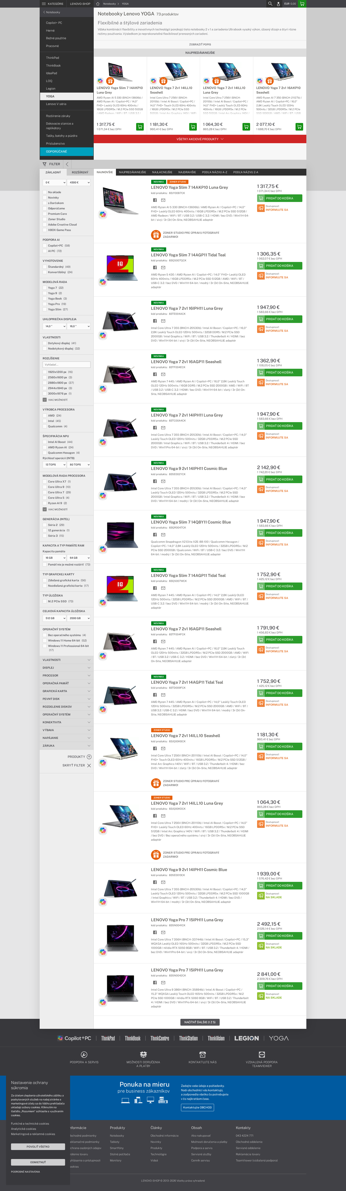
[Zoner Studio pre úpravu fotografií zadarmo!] (110, 81)
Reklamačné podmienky (83, 1141)
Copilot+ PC (54, 22)
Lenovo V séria (56, 104)
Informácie (77, 1128)
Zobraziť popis (200, 44)
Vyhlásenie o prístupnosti (84, 1160)
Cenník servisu (200, 1160)
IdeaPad (51, 73)
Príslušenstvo (55, 143)
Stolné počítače (120, 1154)
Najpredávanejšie (132, 172)
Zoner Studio (178, 182)
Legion (50, 88)
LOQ (49, 81)
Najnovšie (105, 172)
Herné (50, 30)
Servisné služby (201, 1154)
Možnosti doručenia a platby (209, 1141)
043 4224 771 (244, 1135)
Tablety (114, 1141)
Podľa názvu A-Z (214, 172)
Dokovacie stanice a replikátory (59, 126)
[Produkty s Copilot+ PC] (100, 81)
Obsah (196, 1128)
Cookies (73, 1166)
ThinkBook (53, 65)
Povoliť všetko (38, 1146)
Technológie (159, 1154)
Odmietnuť (38, 1162)
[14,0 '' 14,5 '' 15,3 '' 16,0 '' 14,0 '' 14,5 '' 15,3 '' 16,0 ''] (67, 326)
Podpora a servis (201, 1148)
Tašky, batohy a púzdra (61, 135)
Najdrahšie (187, 172)
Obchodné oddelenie (249, 1141)
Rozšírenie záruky (58, 116)
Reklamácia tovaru (248, 1154)
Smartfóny (117, 1148)
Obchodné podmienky (82, 1135)
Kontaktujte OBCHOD (197, 1107)
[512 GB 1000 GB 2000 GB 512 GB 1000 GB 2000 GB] (67, 618)
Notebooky (109, 3)
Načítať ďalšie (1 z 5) (200, 1022)
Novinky (156, 1141)
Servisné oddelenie (248, 1148)
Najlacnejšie (162, 172)
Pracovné (52, 46)
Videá (154, 1160)
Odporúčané (56, 151)
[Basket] (302, 4)
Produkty (117, 1128)
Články (156, 1128)
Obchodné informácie (165, 1135)
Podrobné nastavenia (25, 1171)
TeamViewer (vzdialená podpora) (257, 1160)
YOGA (125, 3)
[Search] (270, 4)
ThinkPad (52, 57)
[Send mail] (163, 200)
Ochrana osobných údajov (84, 1148)
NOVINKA (159, 182)
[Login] (278, 4)
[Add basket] (140, 127)
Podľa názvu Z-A (245, 172)
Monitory (115, 1160)
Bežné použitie (56, 38)
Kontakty (243, 1128)
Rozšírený (80, 172)
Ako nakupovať (201, 1135)
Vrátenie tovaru (78, 1154)
